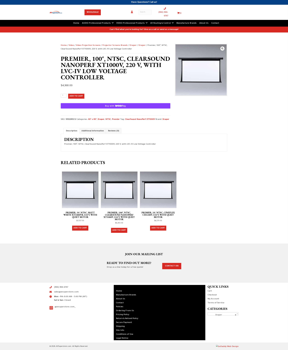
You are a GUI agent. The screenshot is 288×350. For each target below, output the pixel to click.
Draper (133, 45)
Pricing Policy (122, 315)
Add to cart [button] (80, 228)
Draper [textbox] (222, 315)
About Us (120, 299)
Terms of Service (216, 303)
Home (64, 45)
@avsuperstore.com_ (65, 307)
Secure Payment (124, 322)
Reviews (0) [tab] (113, 131)
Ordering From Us (125, 311)
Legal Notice (122, 338)
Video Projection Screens (88, 45)
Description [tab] (71, 131)
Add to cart (76, 96)
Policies (119, 307)
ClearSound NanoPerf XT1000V (140, 119)
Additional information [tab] (92, 131)
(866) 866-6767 (61, 287)
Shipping (120, 326)
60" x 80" (92, 119)
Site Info (120, 330)
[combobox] (223, 313)
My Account (213, 299)
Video (71, 45)
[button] (222, 49)
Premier (116, 119)
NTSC (108, 119)
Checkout (212, 295)
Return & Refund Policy (127, 319)
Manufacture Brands (126, 295)
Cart (210, 291)
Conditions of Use (124, 334)
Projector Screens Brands (115, 45)
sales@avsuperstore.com (66, 292)
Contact (120, 303)
